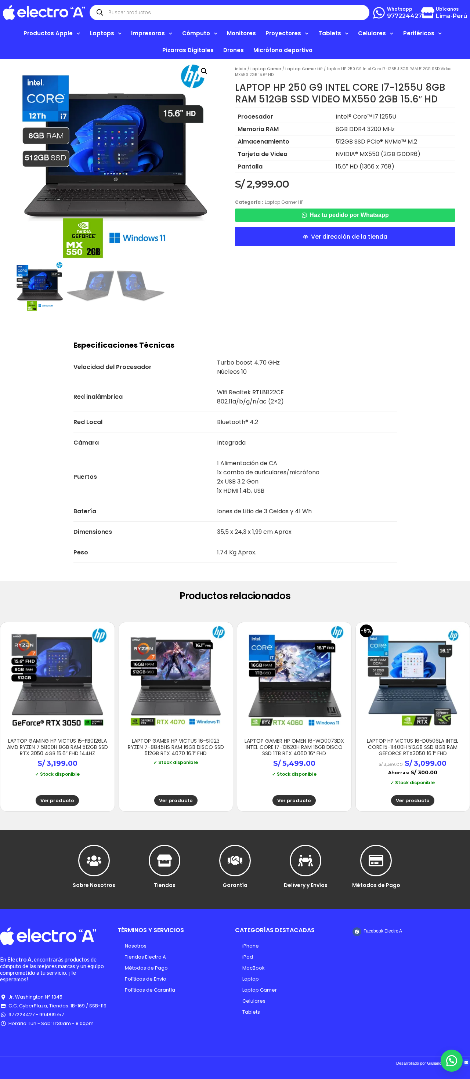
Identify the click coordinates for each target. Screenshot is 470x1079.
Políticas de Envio (145, 978)
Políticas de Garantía (150, 989)
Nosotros (136, 945)
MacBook (253, 967)
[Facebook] (356, 931)
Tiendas (165, 885)
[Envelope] (466, 1062)
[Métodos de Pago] (376, 860)
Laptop (250, 978)
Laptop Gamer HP (304, 69)
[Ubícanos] (427, 12)
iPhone (250, 945)
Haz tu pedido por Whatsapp (349, 215)
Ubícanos (447, 9)
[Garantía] (235, 860)
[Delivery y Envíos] (305, 860)
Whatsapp (399, 9)
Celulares (253, 1000)
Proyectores (283, 33)
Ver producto (57, 800)
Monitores (241, 33)
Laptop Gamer (265, 69)
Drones (233, 50)
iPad (247, 956)
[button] (204, 71)
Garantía (235, 885)
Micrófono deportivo (282, 50)
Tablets (251, 1012)
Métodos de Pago (376, 885)
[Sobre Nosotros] (94, 860)
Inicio (240, 69)
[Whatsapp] (379, 12)
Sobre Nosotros (94, 885)
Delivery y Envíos (306, 885)
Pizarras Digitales (188, 50)
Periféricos (418, 33)
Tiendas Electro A (145, 956)
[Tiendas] (164, 860)
